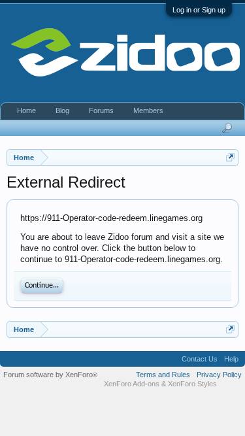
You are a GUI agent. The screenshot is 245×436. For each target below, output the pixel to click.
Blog (62, 110)
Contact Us (200, 359)
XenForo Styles (192, 384)
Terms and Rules (163, 374)
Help (231, 359)
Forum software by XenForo (50, 374)
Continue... (42, 286)
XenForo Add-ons (131, 384)
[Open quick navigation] (230, 157)
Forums (101, 110)
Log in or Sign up (198, 10)
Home (26, 110)
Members (148, 110)
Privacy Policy (219, 374)
